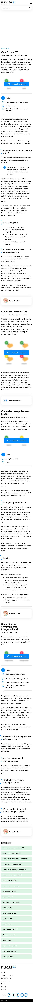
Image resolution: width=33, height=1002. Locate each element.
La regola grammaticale (13, 459)
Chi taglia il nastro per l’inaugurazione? (18, 682)
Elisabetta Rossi (5, 55)
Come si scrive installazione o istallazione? (15, 858)
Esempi (8, 462)
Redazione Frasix (6, 314)
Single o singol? (7, 940)
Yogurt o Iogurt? (7, 924)
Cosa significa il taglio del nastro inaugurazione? (15, 686)
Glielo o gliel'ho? (8, 956)
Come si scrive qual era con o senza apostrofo (16, 109)
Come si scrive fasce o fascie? (12, 853)
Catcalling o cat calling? (10, 880)
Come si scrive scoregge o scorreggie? (14, 869)
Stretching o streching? (10, 913)
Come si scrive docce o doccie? (12, 875)
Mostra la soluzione (19, 84)
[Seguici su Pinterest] (17, 995)
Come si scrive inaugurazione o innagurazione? (15, 675)
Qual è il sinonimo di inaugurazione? (17, 679)
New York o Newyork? (9, 951)
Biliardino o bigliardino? (10, 945)
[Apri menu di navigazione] (31, 3)
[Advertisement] (16, 27)
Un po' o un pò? (7, 918)
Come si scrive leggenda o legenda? (13, 848)
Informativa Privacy (6, 978)
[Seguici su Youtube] (22, 995)
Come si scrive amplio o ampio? (12, 864)
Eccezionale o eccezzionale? (11, 902)
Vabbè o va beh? (7, 897)
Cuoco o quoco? (7, 907)
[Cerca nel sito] (30, 8)
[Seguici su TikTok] (26, 995)
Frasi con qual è (10, 105)
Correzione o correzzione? (11, 886)
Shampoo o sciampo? (9, 935)
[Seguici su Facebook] (9, 995)
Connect (3, 989)
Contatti (3, 986)
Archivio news (5, 972)
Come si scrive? (5, 48)
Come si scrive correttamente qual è (17, 102)
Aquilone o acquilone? (9, 891)
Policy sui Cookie (5, 981)
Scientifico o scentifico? (10, 929)
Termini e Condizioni (6, 975)
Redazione (4, 984)
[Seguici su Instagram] (13, 995)
